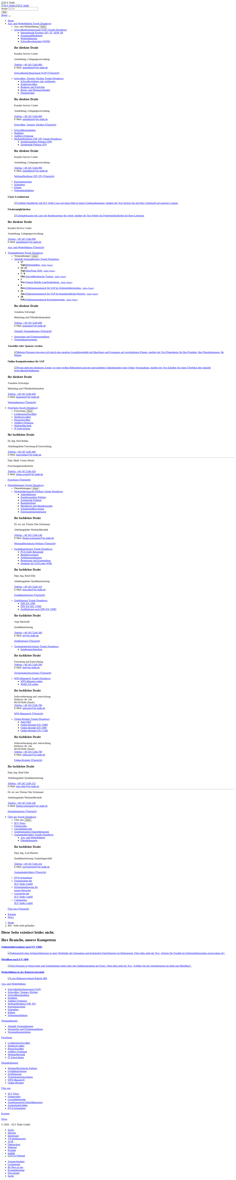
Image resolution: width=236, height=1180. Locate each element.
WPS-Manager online (32, 681)
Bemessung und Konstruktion (36, 560)
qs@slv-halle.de (30, 635)
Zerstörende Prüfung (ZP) (34, 144)
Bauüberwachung (30, 554)
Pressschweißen (22, 419)
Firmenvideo (20, 826)
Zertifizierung (15, 1074)
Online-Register (16, 1082)
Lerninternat (14, 1164)
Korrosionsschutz (23, 181)
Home (11, 922)
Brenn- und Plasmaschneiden (35, 90)
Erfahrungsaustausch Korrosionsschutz (51, 299)
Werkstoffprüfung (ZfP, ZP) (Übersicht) (34, 176)
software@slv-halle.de (33, 708)
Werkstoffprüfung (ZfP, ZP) (22, 1003)
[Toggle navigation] (9, 16)
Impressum (13, 1135)
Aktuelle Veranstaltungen (20, 1026)
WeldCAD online (29, 684)
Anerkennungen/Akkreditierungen (31, 831)
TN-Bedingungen (17, 1138)
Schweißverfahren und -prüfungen (38, 81)
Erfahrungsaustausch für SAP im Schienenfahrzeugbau (59, 288)
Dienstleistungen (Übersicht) (22, 811)
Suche (4, 8)
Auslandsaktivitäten (18, 1105)
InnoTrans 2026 (40, 270)
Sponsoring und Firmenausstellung (31, 336)
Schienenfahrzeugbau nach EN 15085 (21, 947)
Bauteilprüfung (28, 503)
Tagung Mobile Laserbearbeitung (49, 282)
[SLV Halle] (15, 5)
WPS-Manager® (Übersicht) (28, 713)
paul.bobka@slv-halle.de (28, 454)
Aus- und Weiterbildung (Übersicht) (26, 247)
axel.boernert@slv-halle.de (36, 866)
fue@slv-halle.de (31, 667)
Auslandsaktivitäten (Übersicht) (30, 872)
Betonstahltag (39, 265)
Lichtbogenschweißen (25, 414)
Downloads (13, 1173)
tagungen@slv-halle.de (34, 325)
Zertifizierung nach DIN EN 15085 (38, 609)
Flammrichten (28, 93)
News (11, 917)
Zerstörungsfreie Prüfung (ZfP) (36, 141)
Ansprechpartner (16, 1161)
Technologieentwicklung (20, 1077)
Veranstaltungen (9, 1020)
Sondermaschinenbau (31, 649)
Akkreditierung (28, 494)
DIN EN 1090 (28, 603)
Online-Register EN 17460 (34, 730)
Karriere (12, 914)
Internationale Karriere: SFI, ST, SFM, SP (42, 32)
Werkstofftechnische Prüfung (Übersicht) (35, 543)
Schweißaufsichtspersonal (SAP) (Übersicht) (36, 73)
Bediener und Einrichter (33, 87)
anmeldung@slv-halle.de (35, 67)
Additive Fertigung (23, 136)
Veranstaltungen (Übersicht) (22, 402)
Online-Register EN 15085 (34, 724)
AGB (10, 1141)
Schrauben (19, 184)
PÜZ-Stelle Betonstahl (32, 551)
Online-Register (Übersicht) (28, 760)
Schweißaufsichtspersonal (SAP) (24, 989)
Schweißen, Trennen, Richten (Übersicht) (35, 124)
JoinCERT (26, 722)
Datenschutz (14, 1144)
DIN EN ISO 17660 (31, 606)
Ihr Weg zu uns (15, 1167)
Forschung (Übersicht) (19, 479)
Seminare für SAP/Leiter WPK (36, 563)
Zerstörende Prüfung (31, 500)
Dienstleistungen (29, 840)
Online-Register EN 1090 (34, 727)
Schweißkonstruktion (25, 130)
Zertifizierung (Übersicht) (27, 641)
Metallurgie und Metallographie (36, 506)
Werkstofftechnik (22, 425)
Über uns (6, 1088)
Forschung (6, 1037)
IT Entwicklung (22, 428)
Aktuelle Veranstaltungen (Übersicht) (33, 331)
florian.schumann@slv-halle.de (38, 538)
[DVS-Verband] (16, 1156)
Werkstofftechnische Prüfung (22, 1068)
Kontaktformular (16, 1170)
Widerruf (12, 1147)
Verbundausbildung (24, 190)
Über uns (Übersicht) (18, 908)
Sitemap (12, 1133)
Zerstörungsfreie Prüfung (33, 497)
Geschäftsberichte (23, 829)
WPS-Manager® (16, 1080)
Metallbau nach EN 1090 (14, 959)
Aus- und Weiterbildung (33, 837)
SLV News (20, 823)
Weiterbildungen (29, 38)
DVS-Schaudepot (23, 877)
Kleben (18, 187)
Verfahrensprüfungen (31, 557)
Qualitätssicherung (17, 1071)
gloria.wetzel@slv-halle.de (29, 474)
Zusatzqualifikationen (31, 35)
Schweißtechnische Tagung (45, 276)
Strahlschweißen (29, 84)
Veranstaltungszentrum (25, 339)
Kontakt (12, 1150)
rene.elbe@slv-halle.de (34, 589)
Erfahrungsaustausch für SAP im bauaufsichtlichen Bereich (61, 293)
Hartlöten (19, 133)
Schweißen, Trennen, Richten (23, 992)
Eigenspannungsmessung (33, 511)
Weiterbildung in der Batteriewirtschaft (22, 972)
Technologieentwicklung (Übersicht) (32, 673)
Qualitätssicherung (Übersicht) (29, 595)
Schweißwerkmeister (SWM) (35, 41)
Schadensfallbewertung (32, 508)
